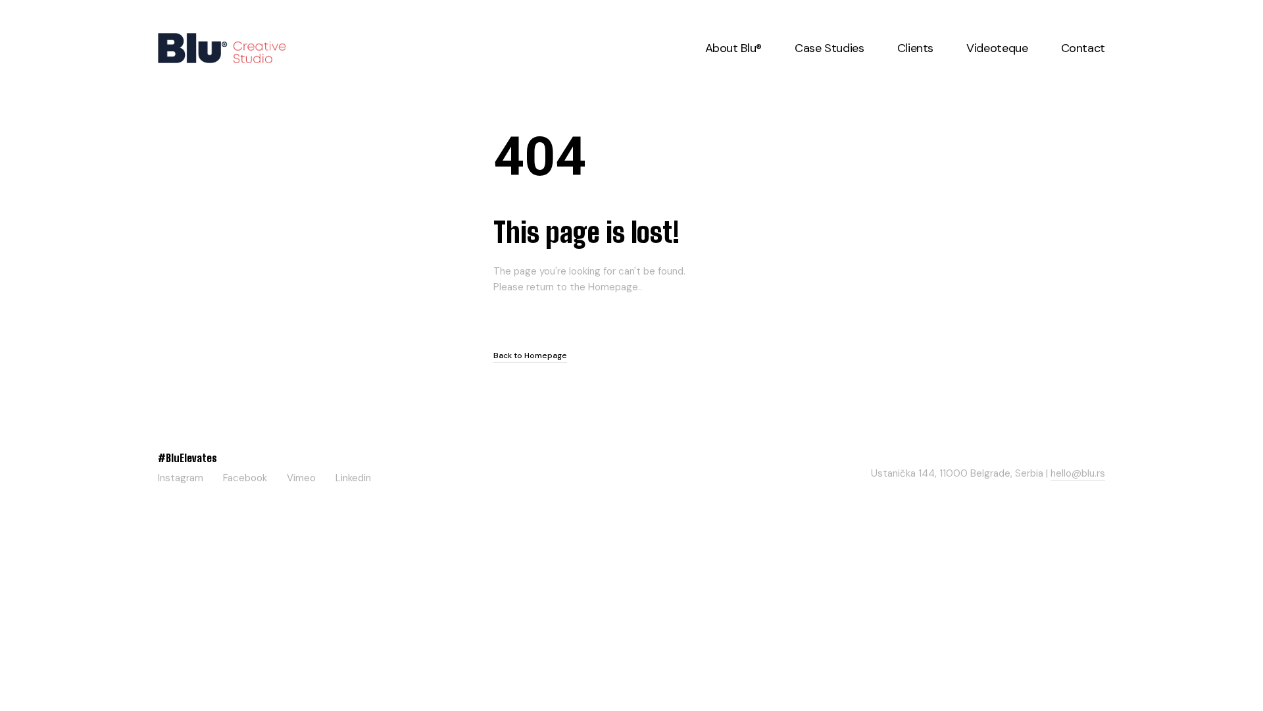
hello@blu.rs (1078, 473)
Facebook (245, 476)
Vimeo (301, 476)
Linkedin (353, 476)
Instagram (180, 476)
